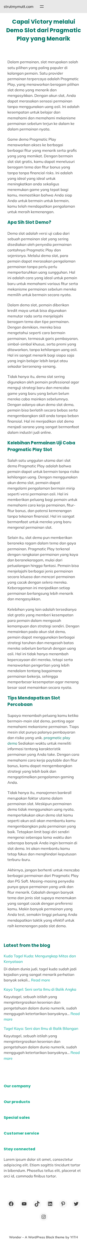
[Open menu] (42, 6)
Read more (40, 980)
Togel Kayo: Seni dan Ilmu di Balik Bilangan (41, 1028)
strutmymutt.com (18, 6)
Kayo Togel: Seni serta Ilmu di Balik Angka (40, 989)
